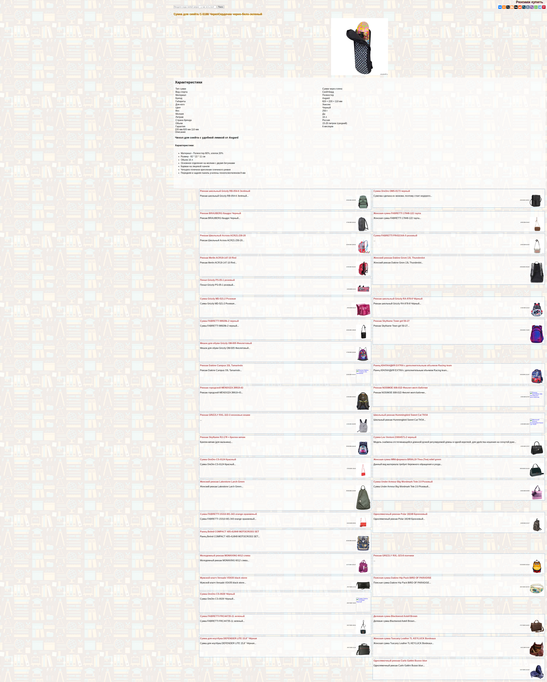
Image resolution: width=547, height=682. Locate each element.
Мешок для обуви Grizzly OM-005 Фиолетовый (226, 343)
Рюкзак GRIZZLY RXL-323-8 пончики (393, 555)
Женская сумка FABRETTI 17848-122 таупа (397, 213)
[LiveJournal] (524, 7)
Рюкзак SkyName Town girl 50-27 (391, 321)
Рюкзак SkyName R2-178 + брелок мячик (222, 437)
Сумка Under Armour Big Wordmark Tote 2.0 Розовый (403, 481)
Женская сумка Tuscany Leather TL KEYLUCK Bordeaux (404, 638)
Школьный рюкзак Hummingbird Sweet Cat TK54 (400, 415)
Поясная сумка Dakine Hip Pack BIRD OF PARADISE (402, 578)
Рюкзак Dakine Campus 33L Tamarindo (221, 365)
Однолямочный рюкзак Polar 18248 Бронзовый (400, 514)
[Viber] (532, 7)
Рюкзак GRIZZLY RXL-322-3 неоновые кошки (225, 415)
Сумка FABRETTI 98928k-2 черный (219, 321)
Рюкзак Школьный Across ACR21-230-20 (223, 235)
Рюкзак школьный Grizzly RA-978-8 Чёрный (398, 299)
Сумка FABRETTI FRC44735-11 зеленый (222, 616)
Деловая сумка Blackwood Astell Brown (395, 616)
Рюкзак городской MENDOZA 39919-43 (221, 387)
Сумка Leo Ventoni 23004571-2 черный (394, 437)
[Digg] (516, 7)
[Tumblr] (528, 7)
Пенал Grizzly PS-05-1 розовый (217, 280)
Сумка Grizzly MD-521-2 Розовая (218, 299)
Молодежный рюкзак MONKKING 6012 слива (225, 555)
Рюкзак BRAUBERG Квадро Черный (220, 213)
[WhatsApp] (536, 7)
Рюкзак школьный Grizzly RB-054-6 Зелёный (225, 191)
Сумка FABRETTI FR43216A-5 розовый (395, 235)
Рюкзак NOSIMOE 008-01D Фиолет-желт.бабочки (400, 387)
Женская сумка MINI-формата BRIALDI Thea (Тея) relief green (407, 459)
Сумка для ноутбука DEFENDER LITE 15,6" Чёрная (228, 638)
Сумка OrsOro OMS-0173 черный (391, 191)
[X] (508, 7)
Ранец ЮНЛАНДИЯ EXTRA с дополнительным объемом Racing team (412, 365)
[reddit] (520, 7)
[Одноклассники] (504, 7)
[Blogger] (512, 7)
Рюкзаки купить (531, 2)
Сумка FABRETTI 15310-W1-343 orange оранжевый (228, 514)
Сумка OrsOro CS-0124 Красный (218, 459)
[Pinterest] (544, 7)
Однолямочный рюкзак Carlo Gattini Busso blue (400, 660)
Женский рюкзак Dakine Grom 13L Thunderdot (399, 258)
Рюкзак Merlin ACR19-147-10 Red (218, 258)
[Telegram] (540, 7)
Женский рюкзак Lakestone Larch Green (222, 481)
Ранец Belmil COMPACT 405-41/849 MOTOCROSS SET (229, 531)
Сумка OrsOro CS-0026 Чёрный (217, 594)
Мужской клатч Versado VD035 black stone (223, 578)
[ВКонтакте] (500, 7)
